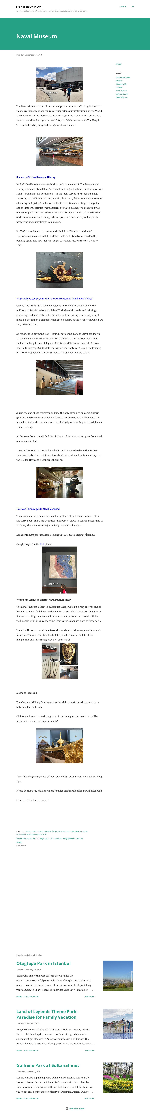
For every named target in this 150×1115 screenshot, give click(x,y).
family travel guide (123, 77)
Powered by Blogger (76, 1108)
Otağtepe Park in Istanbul (43, 963)
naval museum (121, 91)
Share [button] (118, 64)
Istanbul (119, 81)
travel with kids (122, 97)
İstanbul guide (121, 84)
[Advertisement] (56, 924)
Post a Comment (31, 997)
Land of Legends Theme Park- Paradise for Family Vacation (47, 1014)
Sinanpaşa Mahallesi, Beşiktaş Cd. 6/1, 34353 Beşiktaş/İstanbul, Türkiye (51, 838)
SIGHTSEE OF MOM (28, 6)
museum (119, 87)
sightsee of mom (122, 94)
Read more (89, 997)
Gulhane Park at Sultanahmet (47, 1065)
